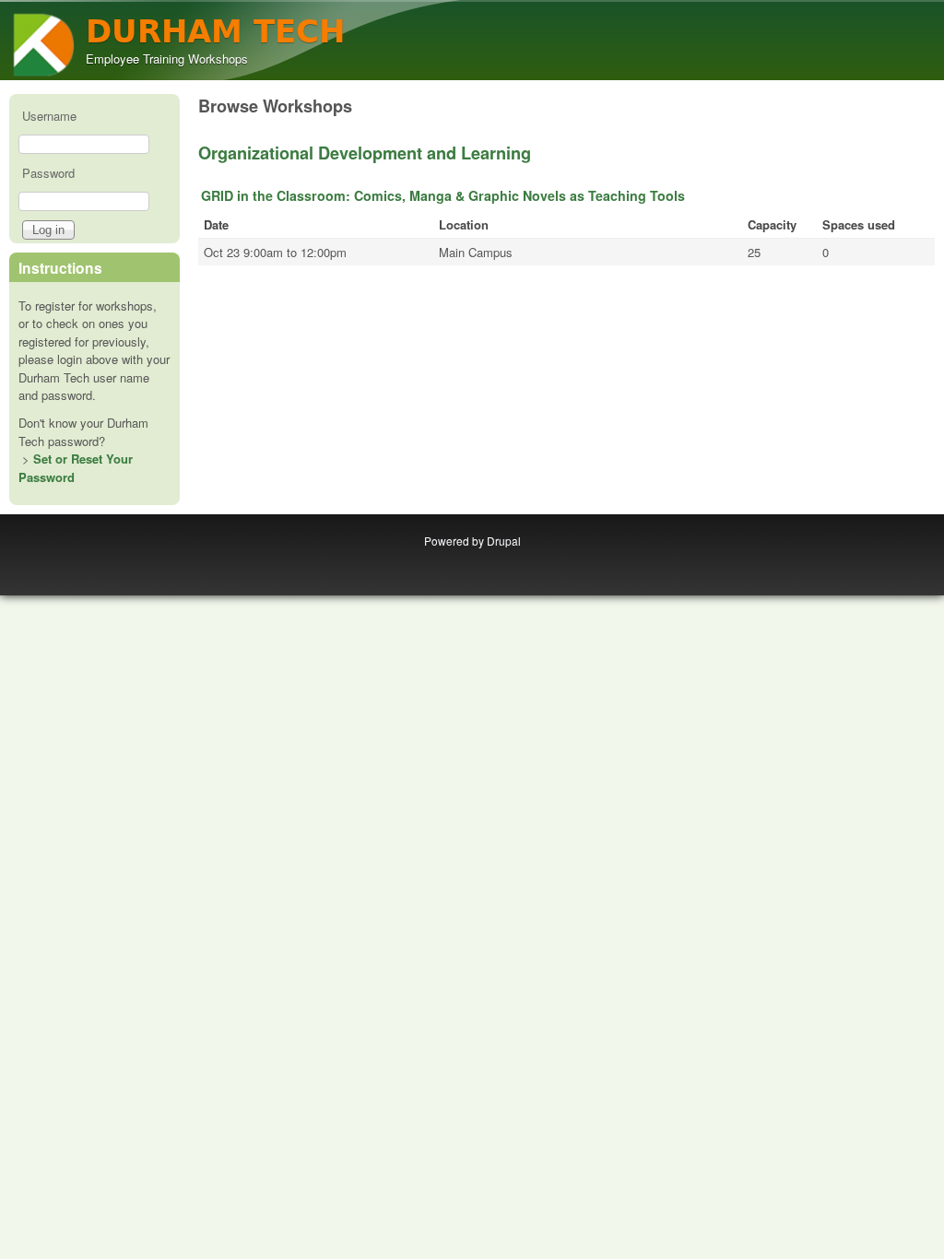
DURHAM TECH (215, 32)
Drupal (504, 540)
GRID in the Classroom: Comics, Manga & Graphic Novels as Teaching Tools (443, 195)
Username (49, 115)
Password (48, 173)
